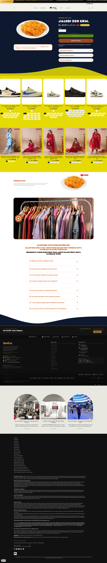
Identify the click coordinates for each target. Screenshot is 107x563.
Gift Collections (54, 356)
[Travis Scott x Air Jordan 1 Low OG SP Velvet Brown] (10, 91)
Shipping (93, 381)
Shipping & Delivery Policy (19, 462)
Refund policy (16, 449)
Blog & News (53, 360)
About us (15, 437)
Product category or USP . (19, 460)
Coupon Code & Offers (18, 455)
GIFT (61, 8)
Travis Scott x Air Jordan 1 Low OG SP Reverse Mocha (53, 106)
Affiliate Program (54, 364)
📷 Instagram (81, 374)
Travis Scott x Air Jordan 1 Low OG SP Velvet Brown (10, 106)
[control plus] (65, 30)
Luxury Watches (54, 347)
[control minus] (59, 30)
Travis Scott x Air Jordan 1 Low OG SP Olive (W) (75, 106)
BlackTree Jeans (54, 345)
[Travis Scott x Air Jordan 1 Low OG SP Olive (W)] (75, 91)
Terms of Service (17, 450)
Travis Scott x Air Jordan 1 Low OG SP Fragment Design (96, 106)
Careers (52, 366)
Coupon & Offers (54, 368)
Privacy (85, 381)
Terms (89, 381)
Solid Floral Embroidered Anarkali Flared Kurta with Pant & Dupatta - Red (10, 157)
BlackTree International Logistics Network (22, 470)
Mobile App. (16, 442)
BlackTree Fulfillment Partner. (20, 465)
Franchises (16, 439)
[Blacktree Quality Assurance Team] (27, 406)
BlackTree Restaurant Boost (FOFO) (21, 468)
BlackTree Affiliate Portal (19, 459)
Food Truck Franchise (18, 457)
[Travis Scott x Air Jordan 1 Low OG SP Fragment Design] (96, 91)
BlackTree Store (17, 454)
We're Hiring (16, 444)
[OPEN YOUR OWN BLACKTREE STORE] (53, 406)
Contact (102, 381)
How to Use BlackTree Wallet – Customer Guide (23, 472)
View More (26, 428)
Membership (16, 446)
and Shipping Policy (89, 33)
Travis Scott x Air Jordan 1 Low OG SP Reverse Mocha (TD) (32, 106)
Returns (97, 381)
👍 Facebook (88, 374)
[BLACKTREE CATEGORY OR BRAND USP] (80, 406)
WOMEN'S (43, 8)
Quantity (60, 28)
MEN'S (36, 8)
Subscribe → (97, 331)
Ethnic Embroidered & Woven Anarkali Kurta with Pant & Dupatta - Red (32, 157)
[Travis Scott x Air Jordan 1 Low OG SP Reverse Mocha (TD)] (32, 91)
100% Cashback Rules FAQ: (19, 463)
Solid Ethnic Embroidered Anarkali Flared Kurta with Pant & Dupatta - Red (53, 157)
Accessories (53, 358)
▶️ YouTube (95, 374)
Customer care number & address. (20, 467)
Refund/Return (82, 33)
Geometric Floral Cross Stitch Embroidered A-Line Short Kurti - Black (75, 157)
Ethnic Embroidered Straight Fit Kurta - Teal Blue (97, 157)
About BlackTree (54, 362)
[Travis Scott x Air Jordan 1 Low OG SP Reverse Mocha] (53, 91)
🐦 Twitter (101, 374)
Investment (16, 441)
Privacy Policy (17, 447)
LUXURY (67, 8)
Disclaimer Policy (17, 452)
